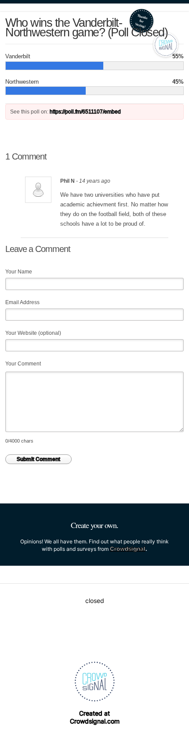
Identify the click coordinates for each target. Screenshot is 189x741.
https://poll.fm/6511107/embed (85, 112)
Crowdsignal (127, 548)
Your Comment (23, 364)
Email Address (22, 302)
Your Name (18, 272)
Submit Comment (38, 459)
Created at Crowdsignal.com (95, 717)
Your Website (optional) (33, 333)
